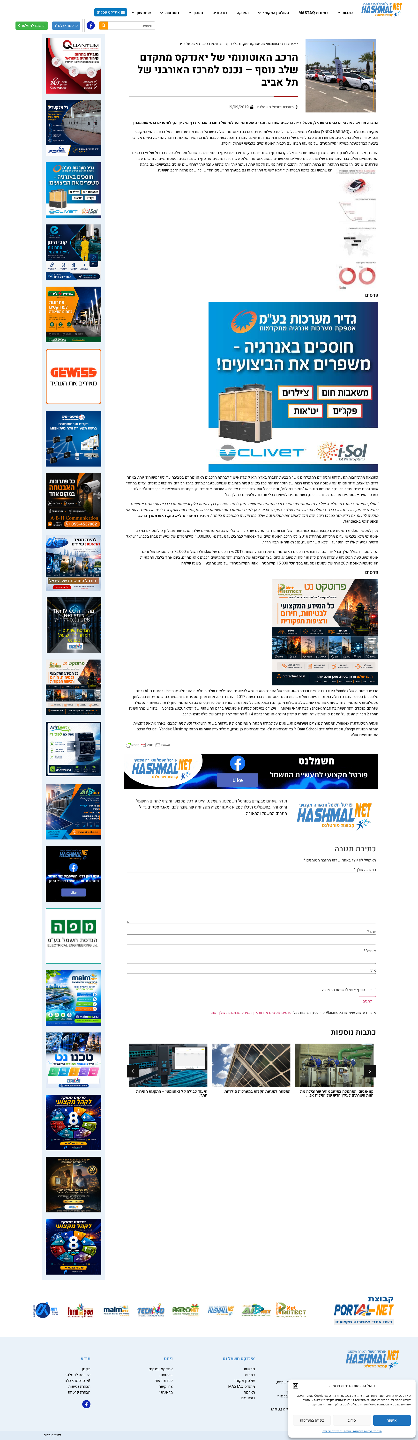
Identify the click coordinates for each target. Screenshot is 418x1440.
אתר (373, 970)
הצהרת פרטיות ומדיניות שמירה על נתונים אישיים (352, 1431)
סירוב (352, 1420)
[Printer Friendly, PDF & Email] (147, 745)
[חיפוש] (103, 26)
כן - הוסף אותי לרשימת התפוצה (347, 990)
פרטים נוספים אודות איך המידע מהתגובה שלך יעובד (250, 1013)
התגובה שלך (365, 870)
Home (294, 44)
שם (371, 932)
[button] (295, 1385)
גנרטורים (219, 13)
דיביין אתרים (52, 1435)
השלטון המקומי (276, 13)
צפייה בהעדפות (312, 1420)
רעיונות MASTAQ (313, 13)
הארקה (243, 13)
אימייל (370, 951)
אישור (392, 1420)
